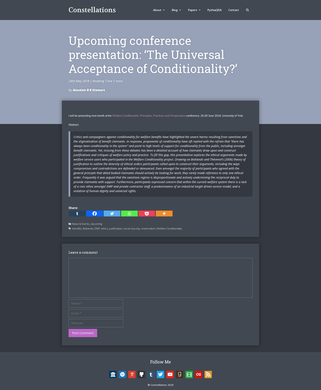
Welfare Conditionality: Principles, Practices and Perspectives (148, 115)
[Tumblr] (77, 213)
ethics (104, 228)
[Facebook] (94, 213)
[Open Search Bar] (247, 10)
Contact (233, 10)
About (157, 10)
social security (132, 228)
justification (115, 228)
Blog (175, 10)
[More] (164, 213)
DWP (97, 228)
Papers (192, 10)
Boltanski (88, 228)
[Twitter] (112, 213)
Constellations (92, 10)
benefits (77, 228)
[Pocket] (146, 213)
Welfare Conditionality (169, 228)
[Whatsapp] (129, 213)
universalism (148, 228)
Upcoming (96, 223)
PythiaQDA (214, 10)
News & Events (80, 223)
